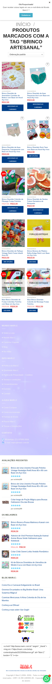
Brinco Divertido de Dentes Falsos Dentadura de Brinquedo (37, 201)
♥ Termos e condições (11, 380)
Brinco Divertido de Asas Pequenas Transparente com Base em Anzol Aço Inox (13, 149)
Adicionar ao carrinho (12, 107)
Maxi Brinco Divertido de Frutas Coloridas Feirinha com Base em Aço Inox (11, 302)
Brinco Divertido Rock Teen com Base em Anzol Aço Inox (38, 148)
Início (23, 24)
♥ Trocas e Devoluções (12, 426)
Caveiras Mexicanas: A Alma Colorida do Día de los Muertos (24, 599)
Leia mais (32, 262)
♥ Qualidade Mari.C (10, 370)
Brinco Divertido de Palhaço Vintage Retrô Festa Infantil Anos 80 (12, 253)
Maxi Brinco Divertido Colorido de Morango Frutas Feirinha (38, 302)
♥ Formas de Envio (10, 417)
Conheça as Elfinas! (10, 605)
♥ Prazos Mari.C (9, 422)
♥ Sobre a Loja (8, 333)
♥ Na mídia (6, 352)
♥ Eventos (6, 389)
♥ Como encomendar (11, 412)
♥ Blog (4, 347)
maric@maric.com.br (20, 443)
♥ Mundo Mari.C (9, 338)
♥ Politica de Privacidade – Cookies (17, 375)
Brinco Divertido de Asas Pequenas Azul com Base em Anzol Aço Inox (38, 95)
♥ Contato (6, 394)
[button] (46, 678)
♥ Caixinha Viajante (10, 342)
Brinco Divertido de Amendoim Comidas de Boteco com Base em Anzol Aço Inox (12, 96)
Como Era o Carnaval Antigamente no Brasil (21, 585)
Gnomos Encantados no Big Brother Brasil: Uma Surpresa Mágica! (22, 591)
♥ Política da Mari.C (10, 366)
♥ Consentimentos (10, 384)
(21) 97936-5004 (22, 439)
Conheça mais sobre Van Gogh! (15, 610)
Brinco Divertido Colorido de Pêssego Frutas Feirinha (12, 200)
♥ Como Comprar (9, 408)
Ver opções (33, 156)
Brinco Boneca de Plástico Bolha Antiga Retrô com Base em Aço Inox (38, 253)
